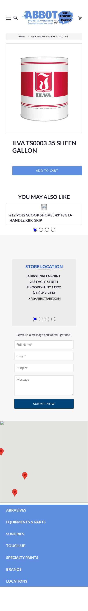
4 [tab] (53, 230)
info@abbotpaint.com (44, 298)
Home (21, 36)
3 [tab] (47, 230)
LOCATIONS (16, 581)
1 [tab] (35, 230)
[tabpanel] (44, 214)
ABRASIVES (16, 510)
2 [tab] (41, 230)
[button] (14, 492)
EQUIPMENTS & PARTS (26, 522)
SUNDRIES (15, 534)
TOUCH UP (15, 545)
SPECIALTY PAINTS (22, 557)
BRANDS (13, 569)
